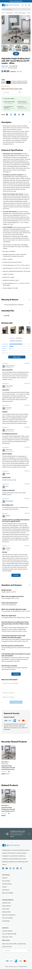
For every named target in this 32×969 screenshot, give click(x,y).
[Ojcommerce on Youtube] (7, 867)
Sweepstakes (6, 921)
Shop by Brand (6, 906)
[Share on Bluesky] (23, 115)
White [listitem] (8, 82)
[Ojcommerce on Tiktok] (14, 867)
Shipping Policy (6, 912)
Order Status (5, 909)
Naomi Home (4, 66)
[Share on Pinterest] (15, 115)
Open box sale (16, 1)
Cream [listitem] (13, 82)
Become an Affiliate (7, 893)
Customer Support (7, 931)
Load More (16, 575)
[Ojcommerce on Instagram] (10, 867)
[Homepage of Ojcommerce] (10, 5)
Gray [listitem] (25, 82)
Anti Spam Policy (7, 884)
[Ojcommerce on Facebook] (3, 867)
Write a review (17, 357)
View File (6, 315)
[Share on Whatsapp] (11, 115)
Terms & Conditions (7, 918)
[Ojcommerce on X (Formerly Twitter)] (21, 867)
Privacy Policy (6, 881)
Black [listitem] (3, 82)
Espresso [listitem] (19, 82)
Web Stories (5, 890)
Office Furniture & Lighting (20, 12)
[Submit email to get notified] (19, 92)
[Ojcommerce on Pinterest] (17, 867)
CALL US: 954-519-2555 (9, 934)
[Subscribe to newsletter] (28, 950)
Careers (4, 887)
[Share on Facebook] (7, 115)
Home (3, 12)
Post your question (16, 702)
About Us (4, 878)
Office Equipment (9, 12)
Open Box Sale (6, 903)
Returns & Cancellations (8, 915)
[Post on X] (19, 115)
